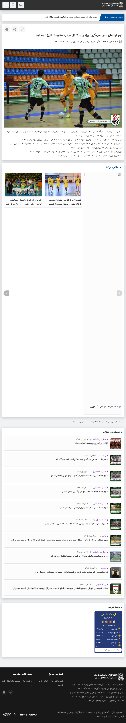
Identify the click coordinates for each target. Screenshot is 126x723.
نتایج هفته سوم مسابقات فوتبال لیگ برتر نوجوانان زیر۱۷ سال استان (79, 475)
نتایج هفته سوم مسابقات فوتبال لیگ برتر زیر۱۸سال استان (83, 507)
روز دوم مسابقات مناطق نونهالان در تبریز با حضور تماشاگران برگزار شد (79, 556)
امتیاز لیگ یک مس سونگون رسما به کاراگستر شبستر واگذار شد (71, 17)
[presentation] (119, 293)
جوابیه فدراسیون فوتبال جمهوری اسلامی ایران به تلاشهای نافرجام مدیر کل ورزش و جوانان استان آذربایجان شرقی (60, 588)
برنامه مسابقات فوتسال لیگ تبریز (106, 406)
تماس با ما (43, 681)
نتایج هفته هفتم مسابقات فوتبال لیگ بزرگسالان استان (85, 491)
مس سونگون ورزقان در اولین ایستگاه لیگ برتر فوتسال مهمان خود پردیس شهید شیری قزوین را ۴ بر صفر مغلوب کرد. (59, 540)
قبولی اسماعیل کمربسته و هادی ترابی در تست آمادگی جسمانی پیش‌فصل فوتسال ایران (71, 572)
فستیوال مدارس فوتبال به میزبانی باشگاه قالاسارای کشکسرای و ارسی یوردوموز (75, 523)
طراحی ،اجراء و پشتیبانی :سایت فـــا (109, 716)
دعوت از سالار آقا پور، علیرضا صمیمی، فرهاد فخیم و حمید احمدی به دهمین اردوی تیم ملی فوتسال (64, 204)
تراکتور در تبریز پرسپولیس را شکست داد (91, 443)
